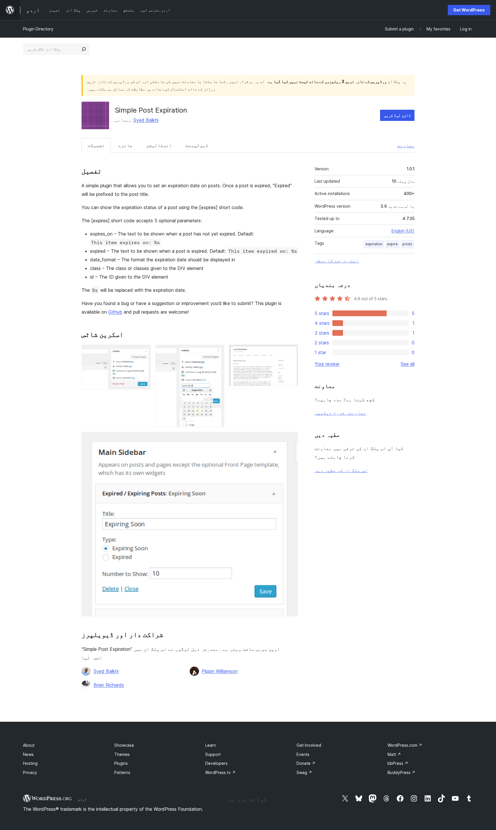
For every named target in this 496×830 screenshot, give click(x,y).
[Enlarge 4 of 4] (290, 440)
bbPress (398, 763)
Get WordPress (469, 9)
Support (213, 754)
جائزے (125, 145)
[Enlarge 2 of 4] (216, 352)
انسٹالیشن (159, 145)
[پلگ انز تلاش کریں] (84, 49)
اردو (82, 799)
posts (407, 244)
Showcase (124, 745)
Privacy (30, 772)
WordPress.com (405, 745)
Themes (122, 754)
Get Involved (309, 745)
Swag (304, 772)
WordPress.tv (220, 772)
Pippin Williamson (220, 671)
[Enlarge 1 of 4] (143, 352)
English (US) (403, 230)
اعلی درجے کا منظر (337, 260)
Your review (327, 364)
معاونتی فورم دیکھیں (340, 413)
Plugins (121, 763)
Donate (306, 763)
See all (407, 364)
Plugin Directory (38, 28)
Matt (394, 754)
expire (392, 244)
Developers (216, 763)
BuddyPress (401, 772)
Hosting (30, 763)
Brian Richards (109, 685)
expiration (373, 244)
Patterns (122, 772)
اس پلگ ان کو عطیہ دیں (341, 470)
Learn (210, 745)
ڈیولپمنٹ (196, 145)
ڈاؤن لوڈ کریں (397, 115)
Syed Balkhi (145, 120)
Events (303, 754)
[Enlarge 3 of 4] (290, 352)
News (28, 754)
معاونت (405, 145)
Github (115, 312)
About (28, 745)
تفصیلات (96, 145)
